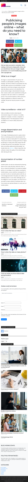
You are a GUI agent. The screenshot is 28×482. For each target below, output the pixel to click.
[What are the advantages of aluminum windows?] (14, 422)
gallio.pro (12, 148)
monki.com (21, 480)
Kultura (2, 474)
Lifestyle (2, 471)
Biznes (2, 473)
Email (2, 306)
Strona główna (5, 11)
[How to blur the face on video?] (14, 222)
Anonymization (4, 228)
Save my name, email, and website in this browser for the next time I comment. (13, 315)
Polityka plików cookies (9, 480)
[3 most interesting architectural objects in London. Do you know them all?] (14, 355)
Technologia (3, 470)
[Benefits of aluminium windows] (14, 401)
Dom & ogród (3, 467)
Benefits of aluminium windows (8, 411)
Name (2, 303)
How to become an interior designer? (10, 389)
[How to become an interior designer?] (14, 379)
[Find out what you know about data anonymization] (14, 265)
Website (3, 309)
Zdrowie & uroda (4, 468)
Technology (14, 15)
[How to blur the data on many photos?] (14, 244)
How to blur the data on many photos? (13, 252)
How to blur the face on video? (11, 231)
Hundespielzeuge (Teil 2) (7, 437)
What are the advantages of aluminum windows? (12, 433)
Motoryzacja (3, 469)
